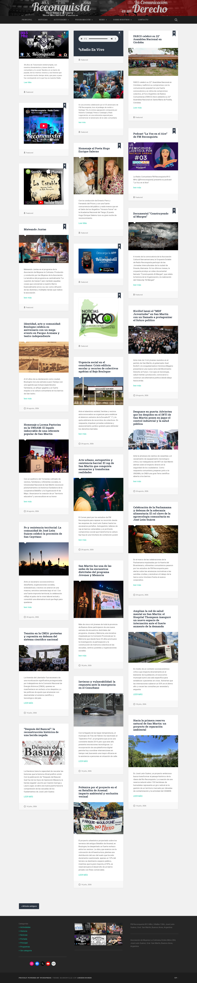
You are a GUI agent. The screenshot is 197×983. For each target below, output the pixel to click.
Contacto (143, 20)
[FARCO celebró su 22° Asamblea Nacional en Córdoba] (153, 62)
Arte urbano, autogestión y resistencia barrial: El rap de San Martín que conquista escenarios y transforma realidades (96, 466)
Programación (83, 20)
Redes (102, 20)
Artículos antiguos (29, 906)
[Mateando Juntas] (44, 249)
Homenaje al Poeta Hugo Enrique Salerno (94, 150)
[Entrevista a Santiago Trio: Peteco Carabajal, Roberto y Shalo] (98, 85)
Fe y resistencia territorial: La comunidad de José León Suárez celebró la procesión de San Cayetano (43, 532)
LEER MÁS (138, 694)
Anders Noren (84, 978)
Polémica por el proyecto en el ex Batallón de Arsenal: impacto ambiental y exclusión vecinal (98, 792)
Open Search (176, 20)
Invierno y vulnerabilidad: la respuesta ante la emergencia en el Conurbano (97, 684)
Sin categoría (26, 950)
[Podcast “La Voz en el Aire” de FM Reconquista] (153, 156)
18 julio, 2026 (86, 665)
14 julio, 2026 (31, 713)
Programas (25, 947)
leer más (82, 122)
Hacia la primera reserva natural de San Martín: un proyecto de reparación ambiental (149, 725)
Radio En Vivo (93, 49)
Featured (29, 92)
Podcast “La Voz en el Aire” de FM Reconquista (150, 135)
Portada (23, 939)
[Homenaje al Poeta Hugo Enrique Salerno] (98, 175)
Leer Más (27, 82)
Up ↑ (176, 978)
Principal (27, 20)
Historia (23, 931)
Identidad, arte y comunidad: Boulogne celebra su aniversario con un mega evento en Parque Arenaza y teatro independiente (42, 330)
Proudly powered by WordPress (35, 978)
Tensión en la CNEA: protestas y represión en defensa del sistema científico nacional (43, 636)
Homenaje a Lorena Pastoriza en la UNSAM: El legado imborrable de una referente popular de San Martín (42, 429)
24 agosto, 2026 (142, 395)
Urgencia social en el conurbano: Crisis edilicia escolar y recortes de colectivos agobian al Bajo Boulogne (98, 366)
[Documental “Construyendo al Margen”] (153, 236)
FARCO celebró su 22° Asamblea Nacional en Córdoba (147, 39)
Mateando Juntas (35, 229)
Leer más (137, 107)
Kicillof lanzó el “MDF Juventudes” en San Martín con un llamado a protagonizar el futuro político (152, 315)
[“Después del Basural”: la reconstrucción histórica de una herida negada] (44, 753)
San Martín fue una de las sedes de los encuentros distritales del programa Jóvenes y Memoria (95, 570)
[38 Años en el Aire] (44, 45)
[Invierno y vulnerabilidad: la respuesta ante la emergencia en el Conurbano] (98, 710)
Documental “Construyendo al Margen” (150, 215)
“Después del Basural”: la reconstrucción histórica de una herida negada (41, 732)
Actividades (60, 20)
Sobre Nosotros (121, 20)
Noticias (43, 20)
